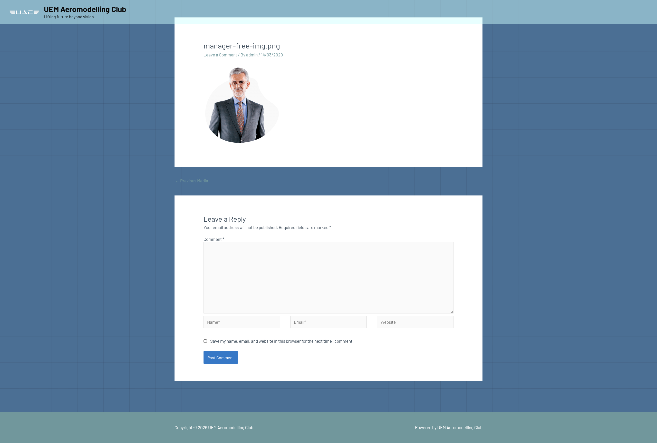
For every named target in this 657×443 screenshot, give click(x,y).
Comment (214, 239)
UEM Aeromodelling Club (85, 9)
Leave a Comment (220, 54)
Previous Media (191, 180)
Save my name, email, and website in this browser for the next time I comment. (282, 340)
